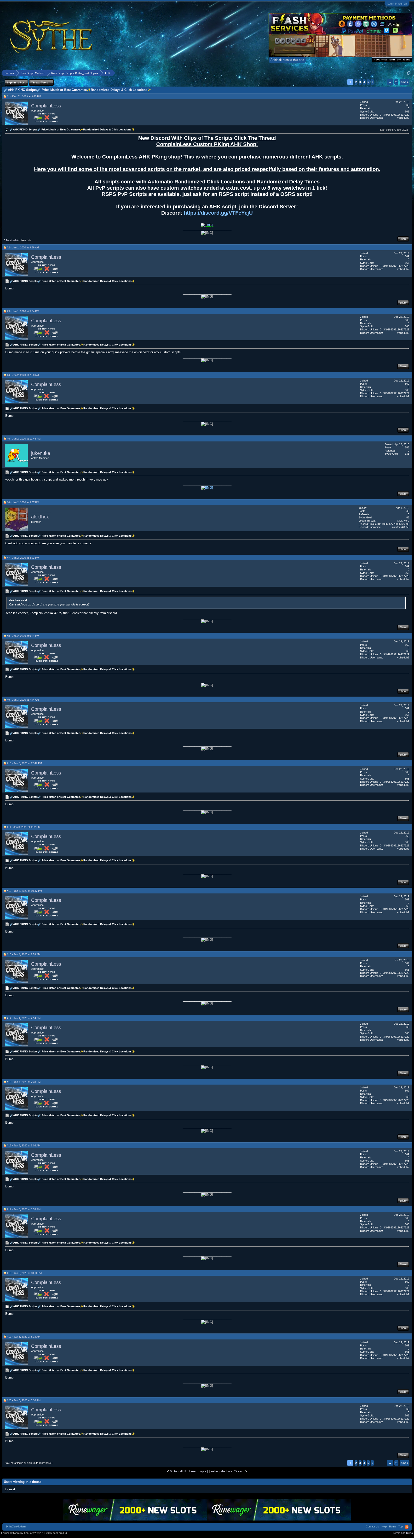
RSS (406, 1527)
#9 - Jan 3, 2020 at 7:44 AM (23, 699)
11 (396, 82)
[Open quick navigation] (408, 73)
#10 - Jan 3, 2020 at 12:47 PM (24, 763)
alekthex (40, 517)
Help (384, 1526)
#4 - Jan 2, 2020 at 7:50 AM (23, 375)
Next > (404, 82)
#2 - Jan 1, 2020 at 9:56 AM (23, 247)
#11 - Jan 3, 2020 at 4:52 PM (23, 827)
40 (407, 511)
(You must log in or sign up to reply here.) (28, 1463)
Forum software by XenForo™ (34, 1533)
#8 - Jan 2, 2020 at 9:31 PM (23, 635)
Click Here (403, 520)
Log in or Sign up (397, 3)
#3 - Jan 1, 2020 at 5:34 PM (23, 311)
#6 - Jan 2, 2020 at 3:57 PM (23, 502)
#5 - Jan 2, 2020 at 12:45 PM (23, 438)
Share (403, 238)
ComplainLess (46, 105)
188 (407, 447)
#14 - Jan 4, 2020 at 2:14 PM (23, 1018)
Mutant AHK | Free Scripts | (189, 1471)
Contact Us (372, 1526)
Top (400, 1526)
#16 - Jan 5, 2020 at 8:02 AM (23, 1145)
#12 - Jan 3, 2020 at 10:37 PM (24, 890)
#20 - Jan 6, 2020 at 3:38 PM (23, 1400)
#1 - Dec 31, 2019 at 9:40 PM (24, 96)
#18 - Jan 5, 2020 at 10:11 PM (24, 1273)
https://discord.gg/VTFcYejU (218, 213)
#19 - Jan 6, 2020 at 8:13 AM (23, 1336)
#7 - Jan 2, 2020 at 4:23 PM (23, 557)
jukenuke (40, 453)
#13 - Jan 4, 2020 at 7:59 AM (23, 954)
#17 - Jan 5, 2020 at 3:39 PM (23, 1209)
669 (407, 105)
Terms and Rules (403, 1533)
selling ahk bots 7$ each (227, 1471)
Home (392, 1526)
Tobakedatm (13, 240)
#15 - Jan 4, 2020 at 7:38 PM (23, 1081)
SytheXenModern (16, 1526)
